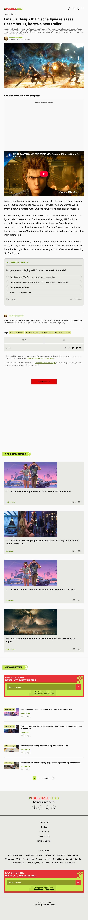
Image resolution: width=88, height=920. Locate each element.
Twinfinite (29, 855)
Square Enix (59, 333)
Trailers (67, 333)
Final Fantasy (19, 333)
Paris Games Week (32, 333)
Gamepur (40, 855)
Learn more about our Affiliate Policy (40, 358)
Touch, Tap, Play (32, 862)
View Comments (44, 382)
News (13, 14)
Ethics (44, 827)
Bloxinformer (58, 862)
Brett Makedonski (16, 37)
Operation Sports (73, 859)
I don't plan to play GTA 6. (21, 292)
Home (6, 14)
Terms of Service (38, 693)
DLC (11, 333)
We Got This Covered (25, 859)
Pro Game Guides (15, 855)
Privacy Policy (50, 693)
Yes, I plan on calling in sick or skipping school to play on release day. (39, 282)
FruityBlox (46, 862)
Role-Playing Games (46, 333)
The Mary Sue (18, 862)
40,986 (47, 778)
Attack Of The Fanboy (55, 855)
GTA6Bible (70, 862)
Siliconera (9, 859)
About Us (44, 822)
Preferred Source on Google (45, 363)
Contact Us (44, 832)
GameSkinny (58, 859)
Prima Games (72, 855)
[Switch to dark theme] (78, 8)
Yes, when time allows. (19, 287)
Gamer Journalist (43, 859)
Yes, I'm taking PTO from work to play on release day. (32, 277)
